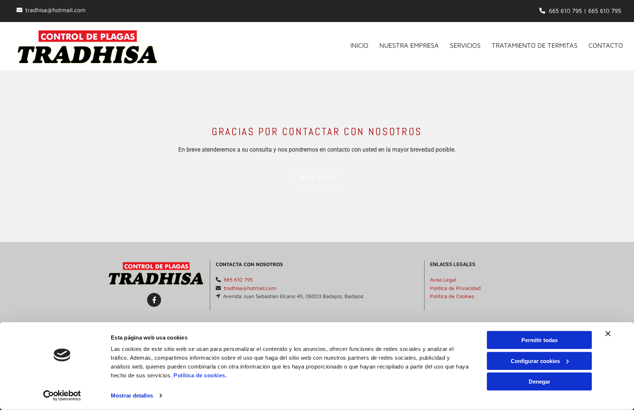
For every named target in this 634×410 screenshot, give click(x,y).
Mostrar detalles (132, 395)
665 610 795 (565, 10)
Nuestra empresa (409, 45)
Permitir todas (539, 340)
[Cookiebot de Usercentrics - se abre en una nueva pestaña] (62, 395)
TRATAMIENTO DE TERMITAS (534, 45)
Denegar (539, 381)
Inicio (359, 45)
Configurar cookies (535, 361)
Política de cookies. (200, 375)
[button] (317, 178)
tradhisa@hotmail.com (55, 10)
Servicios (465, 45)
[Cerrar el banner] (608, 333)
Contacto (606, 45)
